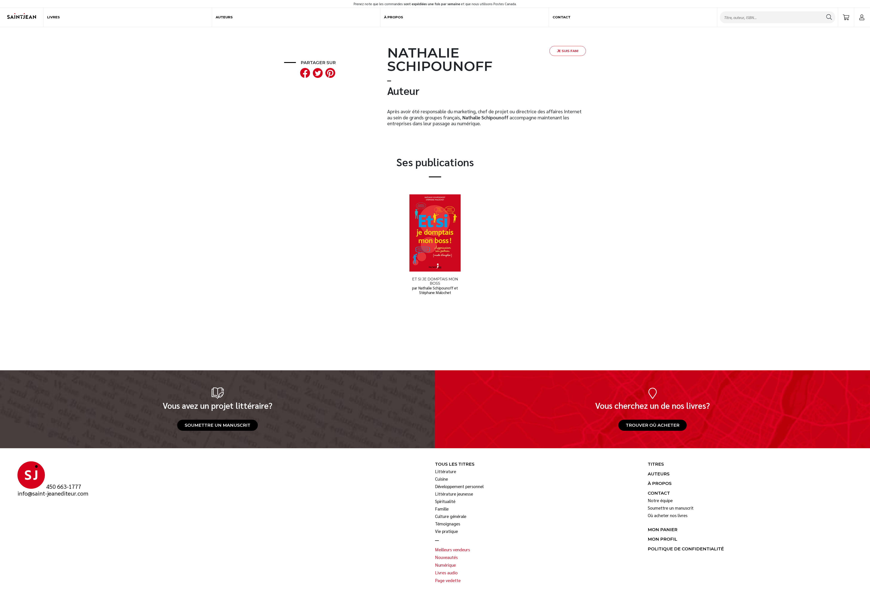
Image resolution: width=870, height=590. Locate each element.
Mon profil (662, 539)
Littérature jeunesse (454, 493)
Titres (656, 464)
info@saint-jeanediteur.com (52, 493)
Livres (53, 17)
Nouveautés (446, 557)
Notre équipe (660, 500)
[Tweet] (317, 72)
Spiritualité (445, 501)
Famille (442, 508)
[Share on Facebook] (304, 72)
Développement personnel (459, 486)
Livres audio (446, 572)
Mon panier (662, 529)
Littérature (445, 471)
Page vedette (448, 580)
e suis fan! (567, 51)
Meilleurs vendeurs (452, 549)
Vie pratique (446, 531)
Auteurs (224, 17)
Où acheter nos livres (667, 515)
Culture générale (450, 516)
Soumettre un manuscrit (217, 425)
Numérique (445, 565)
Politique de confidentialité (686, 549)
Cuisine (441, 479)
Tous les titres (454, 464)
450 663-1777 (63, 486)
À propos (393, 17)
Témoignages (447, 523)
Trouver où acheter (652, 425)
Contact (561, 17)
